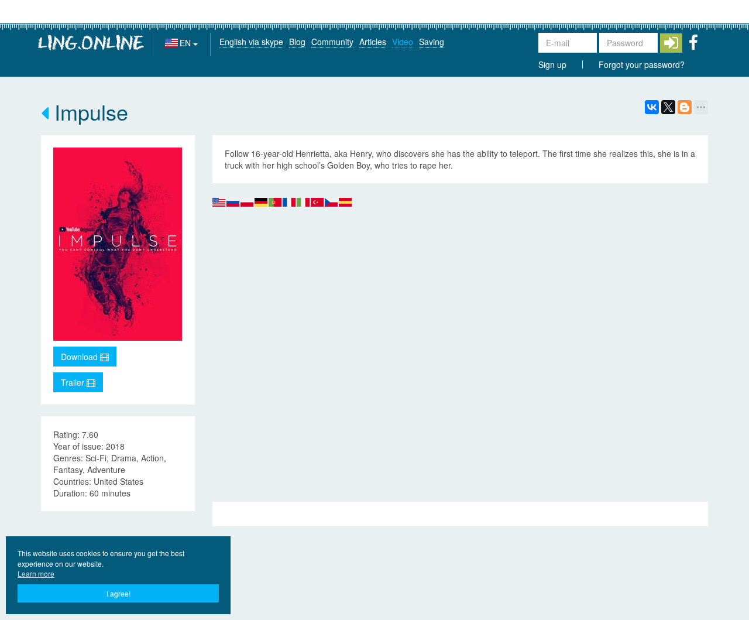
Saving (431, 41)
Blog (297, 41)
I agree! (118, 593)
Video (402, 41)
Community (332, 41)
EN (186, 43)
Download (80, 356)
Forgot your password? (642, 64)
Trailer (74, 382)
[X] (668, 107)
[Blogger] (685, 107)
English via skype (251, 41)
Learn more (36, 573)
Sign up (552, 64)
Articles (372, 41)
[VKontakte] (652, 107)
